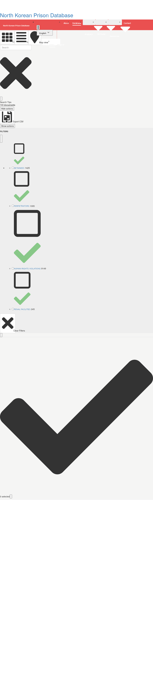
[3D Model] (101, 22)
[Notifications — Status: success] (38, 27)
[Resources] (115, 22)
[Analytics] (89, 22)
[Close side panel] (1, 139)
